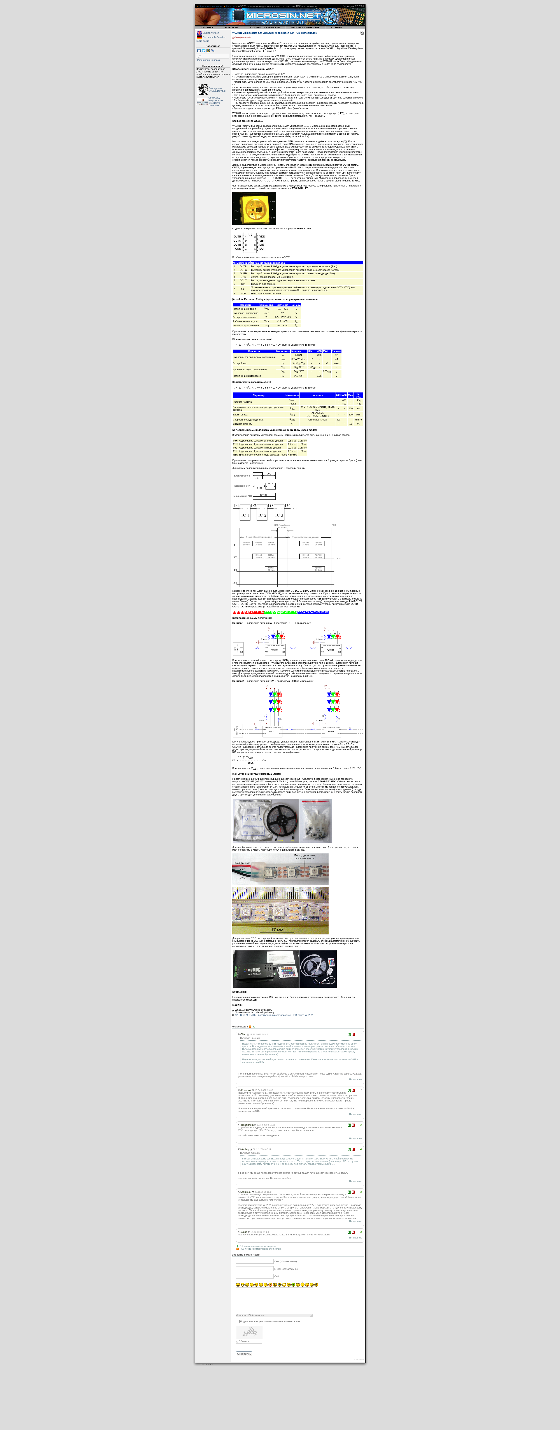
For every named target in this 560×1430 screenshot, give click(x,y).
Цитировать (355, 1079)
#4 (239, 1125)
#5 (239, 1090)
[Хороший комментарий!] (349, 1034)
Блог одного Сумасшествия (217, 89)
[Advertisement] (131, 1399)
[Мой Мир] (208, 50)
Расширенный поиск (208, 60)
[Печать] (362, 33)
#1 (239, 1232)
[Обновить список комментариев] (254, 1026)
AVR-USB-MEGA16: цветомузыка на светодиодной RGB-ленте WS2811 (274, 1015)
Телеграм (213, 105)
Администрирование (211, 6)
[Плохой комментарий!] (353, 1034)
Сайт (277, 1276)
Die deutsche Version (214, 37)
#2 (239, 1192)
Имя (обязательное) (285, 1261)
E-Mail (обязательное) (286, 1269)
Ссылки (336, 27)
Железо (230, 6)
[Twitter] (203, 50)
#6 (239, 1034)
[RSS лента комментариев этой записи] (250, 1026)
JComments (358, 1359)
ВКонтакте (214, 103)
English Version (211, 33)
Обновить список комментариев (258, 1246)
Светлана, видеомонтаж (215, 99)
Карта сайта (202, 41)
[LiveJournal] (213, 50)
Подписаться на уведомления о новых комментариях (270, 1321)
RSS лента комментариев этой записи (261, 1248)
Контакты (232, 27)
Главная (207, 27)
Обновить (244, 1341)
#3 (239, 1149)
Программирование (305, 27)
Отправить (244, 1353)
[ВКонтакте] (199, 50)
